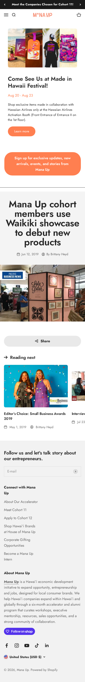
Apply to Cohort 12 (18, 518)
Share (45, 341)
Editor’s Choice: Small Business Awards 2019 (35, 416)
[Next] (80, 4)
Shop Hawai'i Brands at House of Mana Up (19, 529)
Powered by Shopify (44, 670)
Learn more (21, 131)
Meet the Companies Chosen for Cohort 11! (42, 4)
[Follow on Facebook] (6, 645)
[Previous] (4, 4)
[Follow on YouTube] (26, 645)
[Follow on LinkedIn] (47, 645)
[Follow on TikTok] (37, 645)
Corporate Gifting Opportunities (17, 542)
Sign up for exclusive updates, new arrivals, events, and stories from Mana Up (42, 164)
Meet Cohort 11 (15, 509)
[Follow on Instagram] (16, 645)
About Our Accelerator (21, 501)
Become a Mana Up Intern (18, 556)
